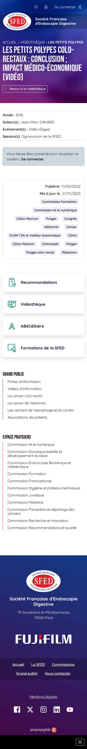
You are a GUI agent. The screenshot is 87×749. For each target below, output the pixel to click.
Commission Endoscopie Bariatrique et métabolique (39, 465)
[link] (43, 730)
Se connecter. (32, 159)
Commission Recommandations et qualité (42, 527)
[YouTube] (70, 709)
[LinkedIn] (57, 709)
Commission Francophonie (30, 481)
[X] (30, 709)
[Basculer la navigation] (80, 742)
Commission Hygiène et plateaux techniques (44, 488)
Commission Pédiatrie (25, 502)
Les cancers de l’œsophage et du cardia (41, 410)
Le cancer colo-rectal (25, 396)
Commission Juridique (26, 495)
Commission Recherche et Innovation (38, 520)
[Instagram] (43, 709)
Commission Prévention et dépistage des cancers (41, 511)
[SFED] (17, 21)
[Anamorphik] (43, 729)
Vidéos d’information (25, 388)
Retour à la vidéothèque (27, 89)
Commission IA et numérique (55, 210)
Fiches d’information (24, 381)
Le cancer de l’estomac (27, 403)
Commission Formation (59, 202)
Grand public (27, 673)
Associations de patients (27, 417)
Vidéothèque (32, 42)
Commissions (63, 664)
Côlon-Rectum (27, 219)
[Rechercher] (36, 7)
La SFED (38, 664)
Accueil (10, 42)
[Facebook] (17, 709)
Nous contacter (58, 673)
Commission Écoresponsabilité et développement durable (35, 453)
